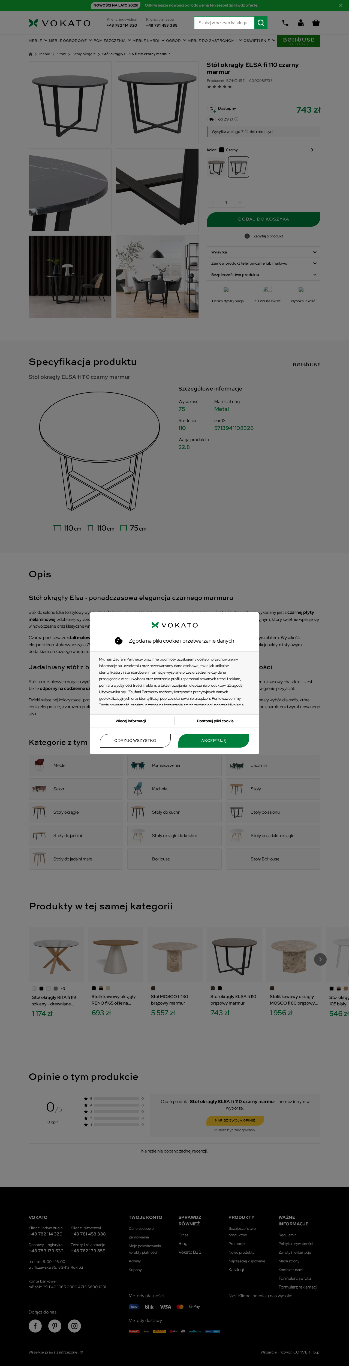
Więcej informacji (131, 720)
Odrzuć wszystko (135, 741)
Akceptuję (213, 741)
